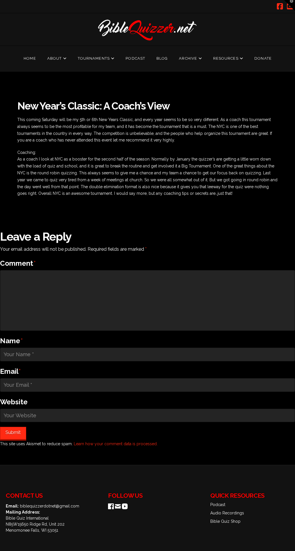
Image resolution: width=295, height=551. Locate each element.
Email (10, 371)
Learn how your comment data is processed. (116, 443)
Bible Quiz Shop (225, 521)
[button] (289, 5)
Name (11, 341)
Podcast (217, 504)
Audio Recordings (227, 513)
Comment (18, 263)
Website (14, 402)
